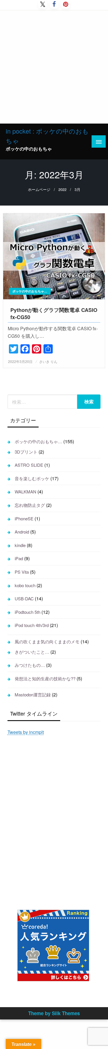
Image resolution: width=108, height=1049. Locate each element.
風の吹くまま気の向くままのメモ (47, 641)
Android (22, 532)
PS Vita (22, 572)
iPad (19, 558)
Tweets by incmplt (25, 732)
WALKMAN (25, 492)
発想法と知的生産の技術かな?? (45, 678)
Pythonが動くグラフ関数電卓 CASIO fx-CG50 (53, 313)
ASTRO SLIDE (29, 465)
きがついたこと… (32, 652)
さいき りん (48, 361)
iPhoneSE (24, 518)
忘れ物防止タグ (30, 505)
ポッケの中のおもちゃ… (29, 291)
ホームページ (39, 189)
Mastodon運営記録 (33, 694)
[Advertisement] (54, 67)
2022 (62, 189)
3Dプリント (26, 452)
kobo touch (25, 585)
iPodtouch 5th (27, 612)
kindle (20, 545)
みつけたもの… (30, 665)
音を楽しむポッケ (32, 478)
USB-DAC (24, 598)
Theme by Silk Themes (54, 1013)
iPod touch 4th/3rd (32, 625)
